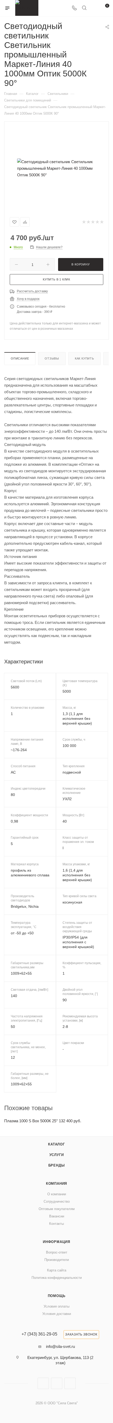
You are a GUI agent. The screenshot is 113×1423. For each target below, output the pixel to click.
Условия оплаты (56, 1306)
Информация (56, 1242)
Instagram (43, 1383)
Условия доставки (56, 1314)
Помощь (56, 1296)
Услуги (56, 1155)
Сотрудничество (57, 1201)
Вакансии (56, 1216)
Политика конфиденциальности (57, 1278)
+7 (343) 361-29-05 (39, 1334)
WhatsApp (70, 1383)
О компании (56, 1194)
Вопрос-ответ (56, 1252)
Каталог (56, 1144)
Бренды (56, 1165)
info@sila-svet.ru (60, 1346)
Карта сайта (56, 1270)
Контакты (56, 1224)
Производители (56, 1260)
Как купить (84, 358)
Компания (56, 1184)
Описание (20, 358)
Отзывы (52, 358)
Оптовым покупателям (57, 1209)
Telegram (56, 1383)
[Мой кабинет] (94, 8)
